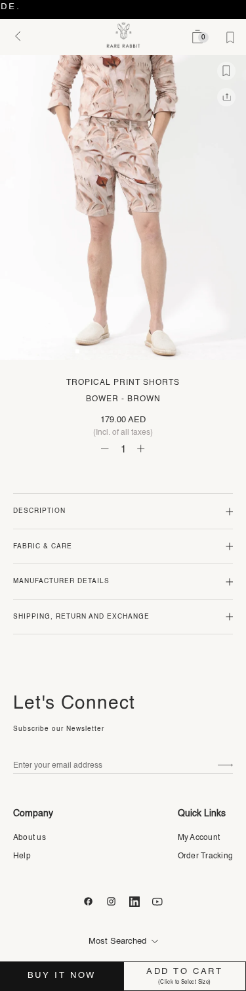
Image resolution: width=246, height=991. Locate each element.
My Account (199, 838)
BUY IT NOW (62, 975)
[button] (77, 351)
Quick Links (202, 813)
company (33, 813)
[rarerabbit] (123, 35)
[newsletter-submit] (225, 765)
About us (29, 838)
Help (22, 856)
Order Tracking (205, 856)
